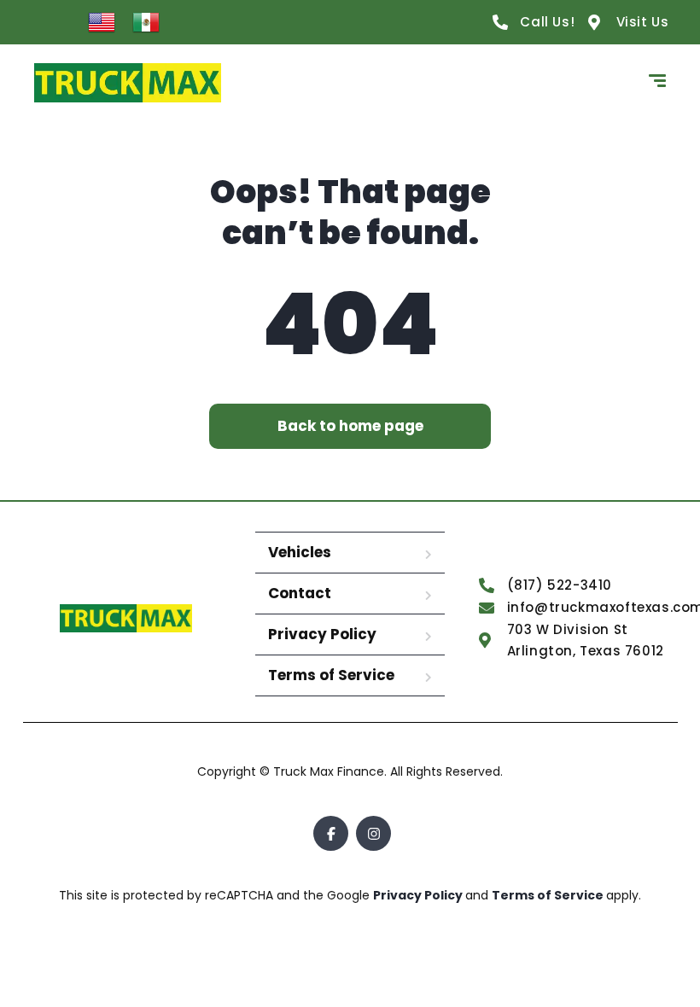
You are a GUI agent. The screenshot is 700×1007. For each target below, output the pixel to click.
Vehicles (299, 552)
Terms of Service (331, 675)
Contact (299, 593)
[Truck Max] (127, 82)
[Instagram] (373, 833)
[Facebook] (330, 833)
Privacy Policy (322, 634)
